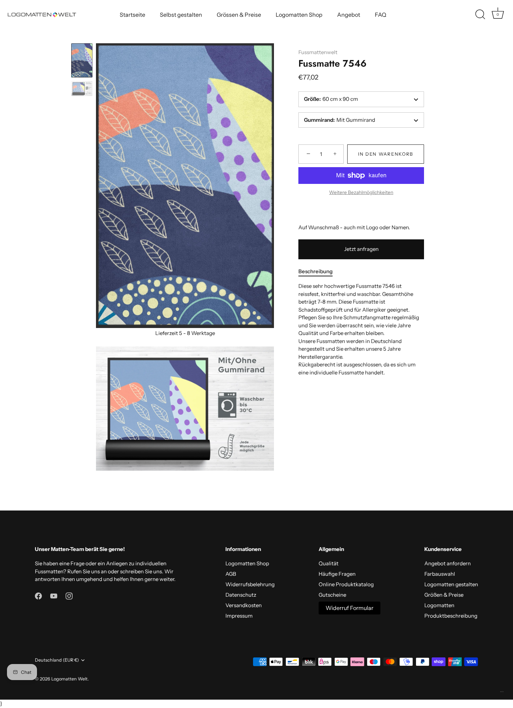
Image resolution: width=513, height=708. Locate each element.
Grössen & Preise (239, 14)
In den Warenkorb (385, 154)
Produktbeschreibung (450, 615)
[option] (81, 61)
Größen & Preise (443, 594)
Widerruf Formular (349, 607)
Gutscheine (332, 594)
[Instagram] (69, 595)
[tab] (319, 272)
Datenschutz (240, 594)
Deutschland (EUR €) (57, 660)
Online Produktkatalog (346, 584)
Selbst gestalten (181, 14)
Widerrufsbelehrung (250, 584)
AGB (230, 574)
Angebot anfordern (447, 563)
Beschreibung (315, 271)
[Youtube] (53, 595)
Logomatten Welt (69, 678)
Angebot (348, 14)
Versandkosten (243, 605)
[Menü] (502, 693)
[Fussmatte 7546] (82, 60)
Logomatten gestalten (451, 584)
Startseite (132, 14)
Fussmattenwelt (317, 52)
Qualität (329, 563)
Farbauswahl (439, 574)
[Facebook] (38, 595)
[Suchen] (480, 14)
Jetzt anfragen (361, 249)
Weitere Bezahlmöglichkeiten (361, 192)
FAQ (380, 14)
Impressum (239, 615)
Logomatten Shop (299, 14)
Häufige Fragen (337, 574)
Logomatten (439, 605)
